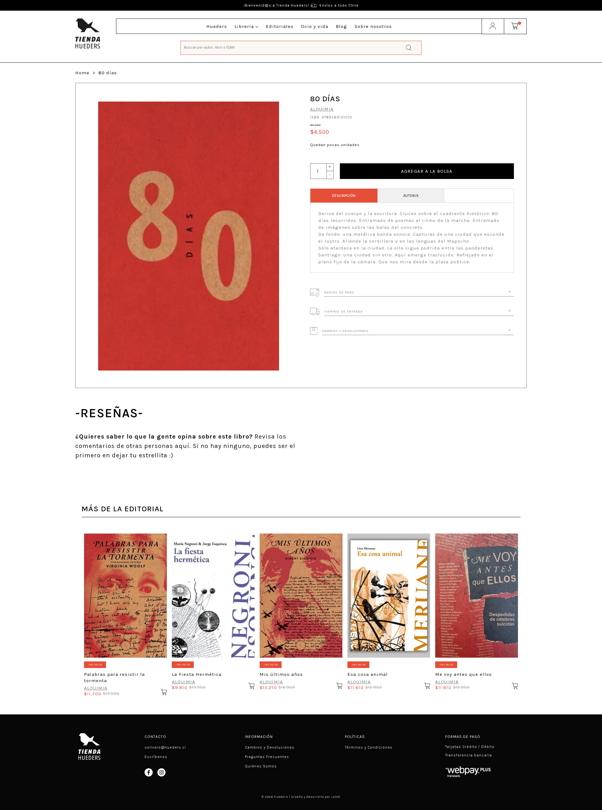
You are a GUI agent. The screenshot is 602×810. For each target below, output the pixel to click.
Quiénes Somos (261, 766)
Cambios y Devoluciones (269, 747)
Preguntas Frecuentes (267, 757)
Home (82, 73)
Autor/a (411, 195)
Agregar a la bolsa (426, 171)
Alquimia (322, 109)
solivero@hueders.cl (165, 747)
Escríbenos (156, 757)
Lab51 (336, 797)
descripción (344, 195)
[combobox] (301, 47)
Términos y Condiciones (369, 747)
